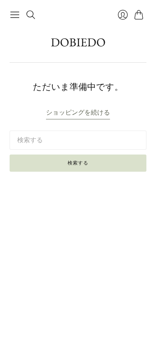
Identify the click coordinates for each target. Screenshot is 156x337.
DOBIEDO (78, 42)
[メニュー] (14, 14)
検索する (78, 163)
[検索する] (30, 14)
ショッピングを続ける (78, 112)
